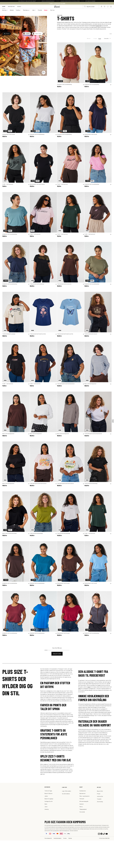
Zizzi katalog (100, 803)
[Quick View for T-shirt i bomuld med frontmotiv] (111, 336)
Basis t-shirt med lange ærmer (90, 385)
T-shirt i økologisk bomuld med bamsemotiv (66, 385)
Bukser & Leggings (49, 800)
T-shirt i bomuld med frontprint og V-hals (38, 335)
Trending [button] (18, 10)
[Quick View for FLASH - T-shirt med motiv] (29, 186)
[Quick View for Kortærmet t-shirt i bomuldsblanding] (111, 86)
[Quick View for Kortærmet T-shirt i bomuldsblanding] (83, 86)
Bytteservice (82, 795)
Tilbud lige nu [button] (26, 10)
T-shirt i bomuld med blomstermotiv (37, 285)
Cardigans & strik (49, 803)
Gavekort (82, 805)
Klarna (81, 808)
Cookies (65, 839)
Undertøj (47, 810)
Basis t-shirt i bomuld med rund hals (9, 535)
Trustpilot (99, 800)
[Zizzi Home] (57, 6)
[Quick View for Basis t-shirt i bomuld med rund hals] (29, 535)
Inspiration (11, 6)
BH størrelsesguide (84, 803)
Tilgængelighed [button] (83, 810)
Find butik (82, 800)
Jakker (46, 797)
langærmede (99, 25)
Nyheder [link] (12, 10)
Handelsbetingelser (57, 839)
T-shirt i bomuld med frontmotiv (90, 335)
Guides (19, 6)
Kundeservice (83, 792)
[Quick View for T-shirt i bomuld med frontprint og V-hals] (56, 336)
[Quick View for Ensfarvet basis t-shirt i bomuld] (29, 136)
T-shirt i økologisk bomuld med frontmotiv (38, 485)
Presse (98, 795)
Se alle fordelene (66, 795)
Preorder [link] (40, 10)
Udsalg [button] (45, 10)
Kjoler (46, 805)
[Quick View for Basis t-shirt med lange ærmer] (111, 385)
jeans (79, 690)
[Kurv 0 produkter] (110, 6)
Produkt (95, 39)
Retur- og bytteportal (84, 797)
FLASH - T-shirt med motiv (7, 185)
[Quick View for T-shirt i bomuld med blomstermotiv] (56, 286)
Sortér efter (106, 39)
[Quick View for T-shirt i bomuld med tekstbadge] (111, 485)
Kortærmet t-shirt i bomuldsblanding (91, 86)
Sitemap (70, 839)
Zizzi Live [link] (52, 10)
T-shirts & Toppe (48, 792)
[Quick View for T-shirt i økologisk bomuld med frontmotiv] (56, 485)
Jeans (46, 808)
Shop (3, 6)
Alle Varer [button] (4, 10)
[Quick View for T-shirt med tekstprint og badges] (29, 336)
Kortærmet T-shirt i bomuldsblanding (64, 86)
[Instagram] (99, 835)
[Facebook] (101, 835)
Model (99, 39)
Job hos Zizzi (100, 798)
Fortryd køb (82, 813)
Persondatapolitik (48, 839)
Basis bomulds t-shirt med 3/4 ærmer (37, 185)
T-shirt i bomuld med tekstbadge (90, 485)
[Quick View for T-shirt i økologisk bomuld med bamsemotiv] (83, 385)
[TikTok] (104, 835)
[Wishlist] (82, 46)
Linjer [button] (33, 10)
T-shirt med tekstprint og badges (8, 335)
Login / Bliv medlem (66, 792)
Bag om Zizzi (100, 792)
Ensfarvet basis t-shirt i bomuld (8, 135)
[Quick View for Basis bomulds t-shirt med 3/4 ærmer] (56, 186)
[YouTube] (107, 835)
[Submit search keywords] (85, 6)
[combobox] (91, 6)
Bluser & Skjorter (49, 795)
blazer (89, 688)
